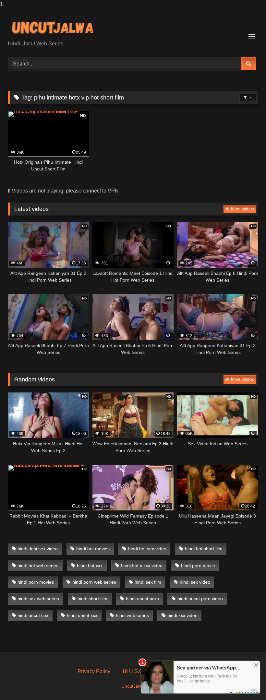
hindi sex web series (38, 598)
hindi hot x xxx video (142, 565)
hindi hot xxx (90, 565)
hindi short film (92, 598)
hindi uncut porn (142, 598)
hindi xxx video (182, 615)
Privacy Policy (94, 671)
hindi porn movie (198, 565)
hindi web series (132, 615)
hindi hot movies (93, 548)
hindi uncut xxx (82, 615)
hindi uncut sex (33, 615)
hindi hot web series (38, 565)
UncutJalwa (133, 686)
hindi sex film (148, 582)
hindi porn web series (94, 582)
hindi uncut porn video (200, 598)
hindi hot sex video (147, 548)
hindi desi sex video (38, 548)
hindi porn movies (36, 582)
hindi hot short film (204, 548)
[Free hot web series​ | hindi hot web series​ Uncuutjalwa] (133, 26)
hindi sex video (195, 582)
